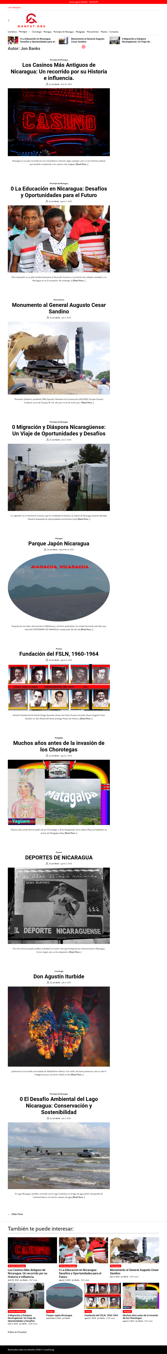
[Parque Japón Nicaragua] (59, 587)
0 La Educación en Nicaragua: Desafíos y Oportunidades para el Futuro (59, 191)
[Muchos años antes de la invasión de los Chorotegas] (59, 792)
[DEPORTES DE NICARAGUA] (59, 906)
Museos (104, 32)
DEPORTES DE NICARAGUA (59, 857)
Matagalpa (80, 32)
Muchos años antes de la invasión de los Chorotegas (59, 746)
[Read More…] (82, 164)
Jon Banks (55, 84)
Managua (23, 31)
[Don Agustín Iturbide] (59, 1027)
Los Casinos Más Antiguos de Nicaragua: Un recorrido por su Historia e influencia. (59, 71)
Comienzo (12, 32)
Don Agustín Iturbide (58, 976)
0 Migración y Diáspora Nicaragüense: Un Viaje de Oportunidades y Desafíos (85, 41)
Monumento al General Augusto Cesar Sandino (59, 308)
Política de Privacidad (17, 1332)
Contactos (113, 32)
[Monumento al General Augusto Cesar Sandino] (59, 358)
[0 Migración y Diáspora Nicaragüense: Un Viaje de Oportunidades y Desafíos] (59, 477)
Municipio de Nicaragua (63, 32)
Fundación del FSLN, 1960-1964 (59, 654)
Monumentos (93, 32)
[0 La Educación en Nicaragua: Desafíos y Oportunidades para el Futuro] (59, 238)
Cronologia (36, 32)
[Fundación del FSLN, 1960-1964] (59, 687)
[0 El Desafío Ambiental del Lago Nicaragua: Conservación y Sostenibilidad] (59, 1155)
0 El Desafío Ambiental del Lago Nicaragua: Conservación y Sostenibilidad (59, 1105)
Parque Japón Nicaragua (135, 40)
